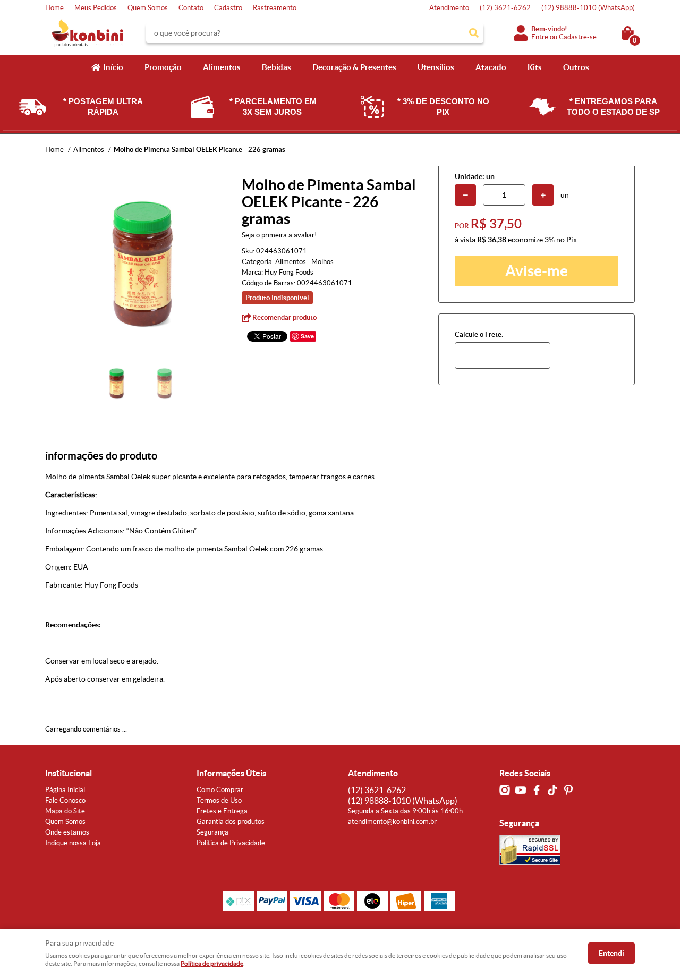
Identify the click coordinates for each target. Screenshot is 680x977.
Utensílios (436, 67)
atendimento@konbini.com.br (392, 822)
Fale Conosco (65, 800)
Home (54, 8)
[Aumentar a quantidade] (543, 195)
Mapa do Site (65, 811)
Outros (576, 67)
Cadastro (228, 8)
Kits (535, 67)
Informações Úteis (231, 773)
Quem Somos (148, 8)
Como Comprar (220, 790)
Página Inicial (65, 790)
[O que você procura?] (473, 33)
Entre (539, 37)
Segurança (212, 832)
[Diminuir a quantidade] (465, 195)
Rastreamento (274, 8)
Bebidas (276, 67)
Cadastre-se (578, 37)
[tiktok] (552, 790)
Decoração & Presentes (354, 67)
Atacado (490, 67)
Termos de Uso (219, 800)
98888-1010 (588, 8)
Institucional (68, 773)
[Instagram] (504, 790)
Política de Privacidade (231, 843)
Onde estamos (67, 832)
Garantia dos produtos (231, 822)
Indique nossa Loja (73, 843)
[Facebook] (536, 790)
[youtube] (520, 790)
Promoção (163, 67)
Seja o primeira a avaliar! (279, 235)
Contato (190, 8)
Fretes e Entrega (222, 811)
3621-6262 (505, 8)
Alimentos (222, 67)
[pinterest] (568, 790)
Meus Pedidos (95, 8)
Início (113, 67)
